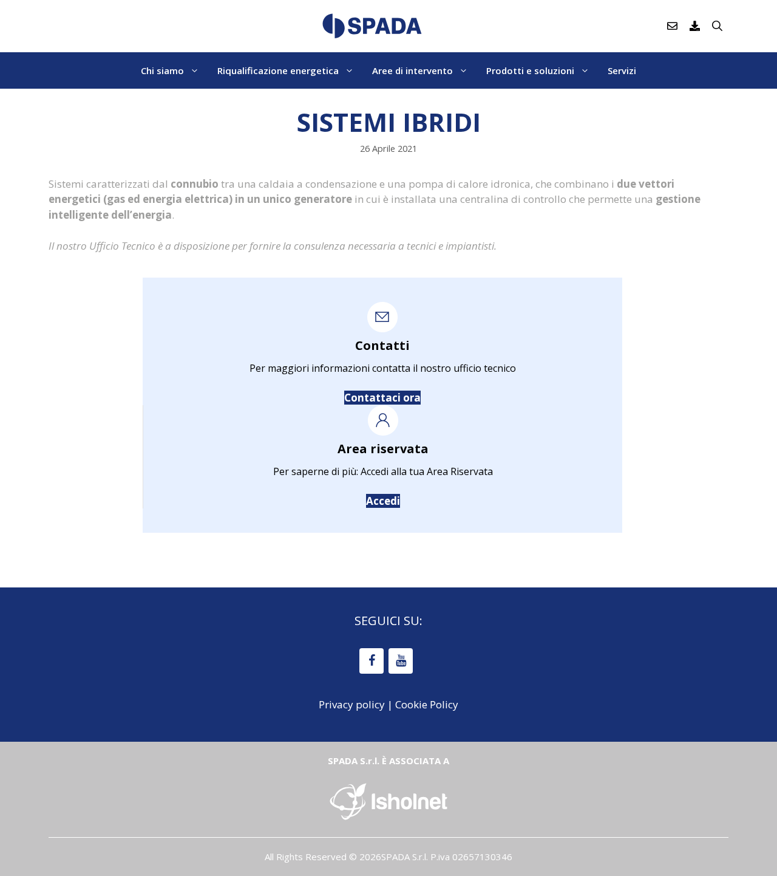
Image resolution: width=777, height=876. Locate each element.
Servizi (622, 70)
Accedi (383, 501)
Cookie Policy (426, 704)
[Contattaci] (672, 26)
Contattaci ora (382, 398)
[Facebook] (371, 661)
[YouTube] (400, 661)
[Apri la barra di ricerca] (717, 26)
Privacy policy (352, 704)
